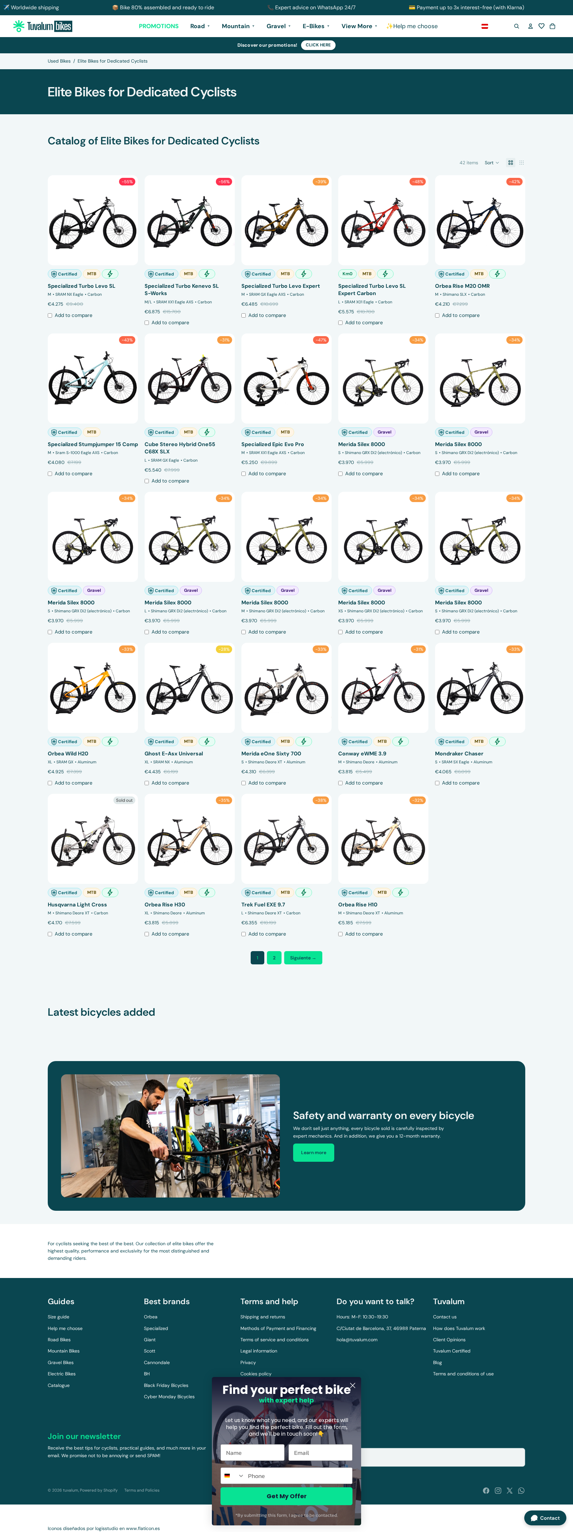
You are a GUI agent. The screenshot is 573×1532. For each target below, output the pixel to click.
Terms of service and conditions (274, 1340)
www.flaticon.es (143, 1528)
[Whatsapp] (521, 1491)
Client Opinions (449, 1340)
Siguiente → (303, 958)
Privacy (248, 1362)
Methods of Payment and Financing (278, 1328)
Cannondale (157, 1362)
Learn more (313, 1152)
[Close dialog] (352, 1385)
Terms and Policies (141, 1490)
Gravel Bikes (61, 1362)
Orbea (151, 1317)
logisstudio (106, 1528)
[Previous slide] (58, 220)
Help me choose (65, 1328)
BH (147, 1374)
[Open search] (516, 26)
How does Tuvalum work (459, 1328)
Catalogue (59, 1385)
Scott (149, 1351)
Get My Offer (287, 1496)
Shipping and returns (262, 1317)
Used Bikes (59, 61)
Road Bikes (59, 1340)
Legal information (258, 1351)
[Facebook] (486, 1491)
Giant (150, 1340)
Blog (437, 1362)
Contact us (445, 1317)
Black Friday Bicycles (166, 1385)
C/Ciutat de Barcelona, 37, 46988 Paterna (381, 1328)
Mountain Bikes (64, 1351)
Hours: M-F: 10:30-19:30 (362, 1317)
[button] (541, 26)
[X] (510, 1491)
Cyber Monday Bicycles (169, 1397)
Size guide (58, 1317)
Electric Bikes (62, 1374)
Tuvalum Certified (452, 1351)
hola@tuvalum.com (357, 1340)
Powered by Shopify (99, 1490)
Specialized (156, 1328)
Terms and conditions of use (463, 1374)
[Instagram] (498, 1491)
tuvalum (70, 1490)
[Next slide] (128, 220)
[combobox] (233, 1476)
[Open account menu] (530, 26)
